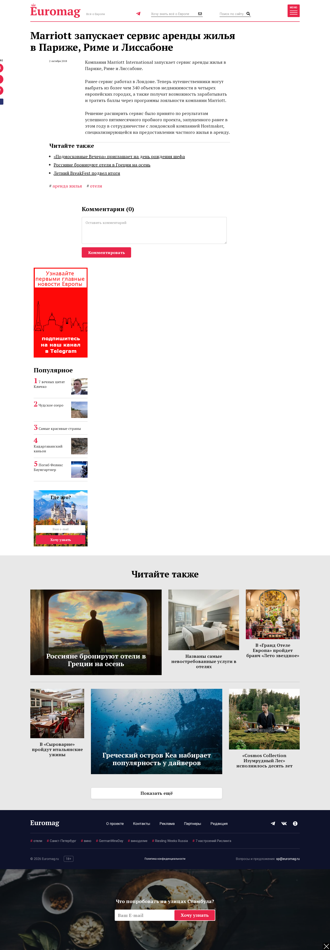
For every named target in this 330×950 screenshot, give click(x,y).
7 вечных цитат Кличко (49, 384)
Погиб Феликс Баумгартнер (48, 467)
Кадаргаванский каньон (48, 448)
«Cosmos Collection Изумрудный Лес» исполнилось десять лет (264, 760)
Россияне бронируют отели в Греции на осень (102, 165)
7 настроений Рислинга (211, 841)
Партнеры (192, 823)
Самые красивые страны (60, 428)
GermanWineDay (109, 841)
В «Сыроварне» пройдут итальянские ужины (57, 749)
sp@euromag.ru (288, 859)
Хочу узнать (60, 539)
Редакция (219, 823)
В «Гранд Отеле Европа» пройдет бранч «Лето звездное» (272, 650)
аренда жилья (65, 186)
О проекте (115, 823)
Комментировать (106, 252)
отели (94, 186)
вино (86, 841)
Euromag (55, 10)
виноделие (137, 841)
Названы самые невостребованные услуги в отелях (203, 661)
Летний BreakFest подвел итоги (87, 173)
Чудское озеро (51, 405)
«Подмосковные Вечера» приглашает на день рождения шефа (119, 156)
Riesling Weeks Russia (170, 841)
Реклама (167, 823)
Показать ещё (157, 793)
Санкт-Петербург (61, 841)
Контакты (141, 823)
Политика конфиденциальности (165, 858)
